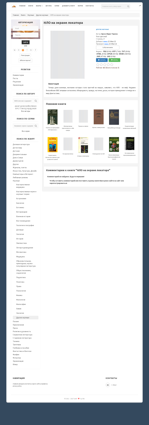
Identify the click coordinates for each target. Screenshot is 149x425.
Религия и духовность (22, 331)
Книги (30, 6)
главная (15, 384)
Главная (22, 6)
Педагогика (21, 277)
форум (21, 384)
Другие (16, 164)
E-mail (114, 385)
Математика (21, 252)
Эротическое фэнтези (71, 412)
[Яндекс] (27, 50)
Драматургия (18, 161)
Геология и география (25, 225)
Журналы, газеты (20, 167)
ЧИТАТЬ (115, 60)
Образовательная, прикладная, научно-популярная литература (26, 263)
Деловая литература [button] (44, 12)
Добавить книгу (68, 6)
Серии (56, 6)
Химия (18, 309)
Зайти (25, 42)
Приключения (18, 325)
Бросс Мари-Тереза (109, 34)
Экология (20, 313)
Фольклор (17, 358)
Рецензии (17, 82)
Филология (20, 300)
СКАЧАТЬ (103, 60)
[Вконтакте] (14, 50)
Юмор (15, 364)
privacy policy (17, 386)
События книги (108, 47)
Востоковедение (23, 221)
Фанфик (16, 354)
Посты (15, 78)
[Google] (31, 50)
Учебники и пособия (21, 348)
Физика (19, 295)
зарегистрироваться (58, 183)
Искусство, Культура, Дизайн (25, 171)
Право (18, 286)
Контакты (90, 6)
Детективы (17, 148)
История (19, 239)
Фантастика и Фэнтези (22, 351)
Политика (20, 282)
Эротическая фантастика (72, 406)
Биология (20, 203)
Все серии (26, 131)
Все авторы (25, 111)
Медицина (20, 256)
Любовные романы (20, 177)
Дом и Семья (18, 157)
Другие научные (42, 15)
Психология (21, 291)
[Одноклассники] (23, 50)
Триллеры (17, 344)
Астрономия (21, 198)
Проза (15, 328)
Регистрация (25, 55)
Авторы (49, 6)
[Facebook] (35, 50)
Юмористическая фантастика (74, 417)
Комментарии (18, 75)
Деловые (20, 230)
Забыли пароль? (25, 60)
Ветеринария (21, 212)
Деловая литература (70, 12)
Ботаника (20, 207)
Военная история (23, 216)
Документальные (20, 154)
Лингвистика (21, 243)
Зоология (20, 234)
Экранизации (18, 85)
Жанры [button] (38, 6)
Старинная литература (22, 338)
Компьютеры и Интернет (23, 174)
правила (44, 384)
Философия (21, 304)
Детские (16, 151)
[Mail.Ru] (18, 50)
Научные (30, 15)
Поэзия (16, 321)
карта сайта (36, 384)
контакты (28, 384)
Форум (80, 6)
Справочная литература (22, 335)
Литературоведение (24, 248)
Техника (16, 341)
